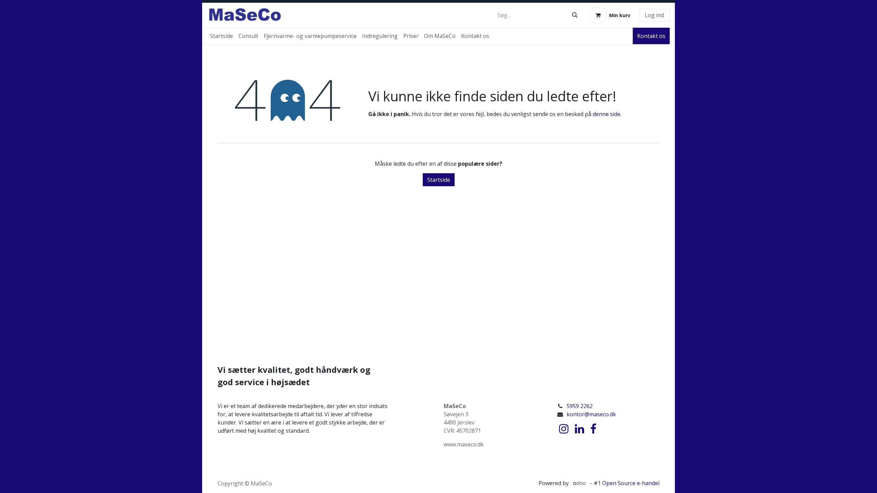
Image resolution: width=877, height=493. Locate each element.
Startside (438, 180)
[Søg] (574, 15)
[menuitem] (221, 36)
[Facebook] (593, 429)
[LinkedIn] (579, 429)
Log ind (654, 15)
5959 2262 (580, 406)
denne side (606, 114)
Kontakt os (651, 36)
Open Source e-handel (630, 483)
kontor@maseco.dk (591, 414)
